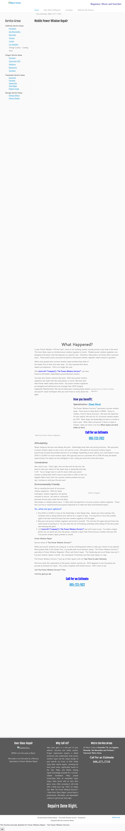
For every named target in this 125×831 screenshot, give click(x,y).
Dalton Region (14, 98)
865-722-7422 (96, 438)
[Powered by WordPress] (86, 817)
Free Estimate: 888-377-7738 (48, 14)
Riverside (12, 35)
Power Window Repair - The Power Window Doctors (60, 818)
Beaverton (13, 67)
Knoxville (12, 78)
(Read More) (95, 404)
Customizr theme (68, 820)
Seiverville (13, 83)
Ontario (12, 38)
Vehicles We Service (86, 10)
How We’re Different (52, 10)
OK (2, 829)
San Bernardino (14, 32)
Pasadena (12, 28)
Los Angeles (13, 44)
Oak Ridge (13, 86)
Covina (11, 41)
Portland (12, 58)
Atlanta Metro (14, 95)
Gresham (12, 70)
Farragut (12, 80)
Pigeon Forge (14, 89)
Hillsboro (12, 64)
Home (36, 10)
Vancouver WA (14, 61)
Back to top (116, 817)
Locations (69, 10)
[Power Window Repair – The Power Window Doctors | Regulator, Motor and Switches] (14, 2)
